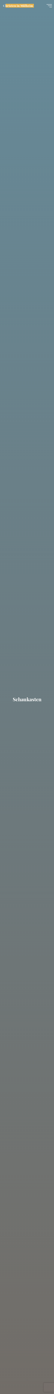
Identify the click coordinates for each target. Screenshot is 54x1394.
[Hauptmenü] (49, 5)
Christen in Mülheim (18, 6)
